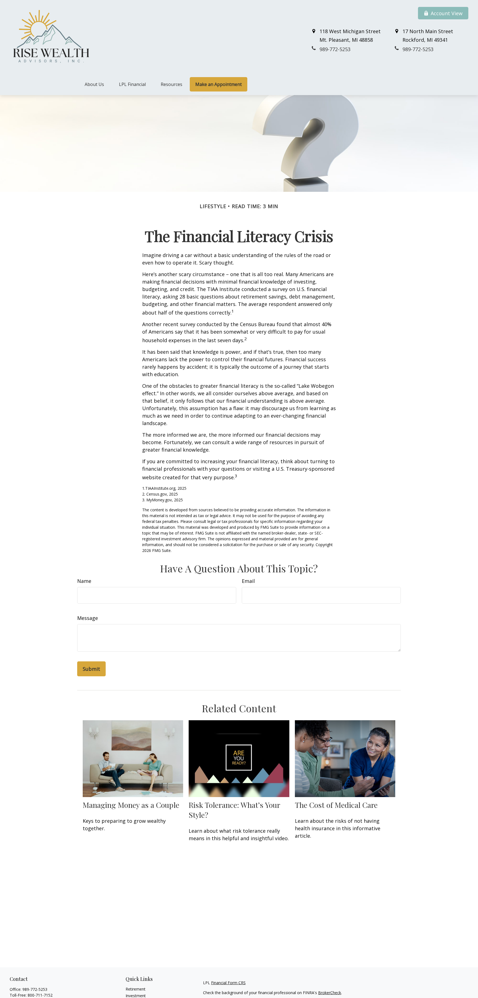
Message (87, 618)
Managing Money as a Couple (131, 805)
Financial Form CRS (228, 982)
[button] (94, 84)
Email (248, 581)
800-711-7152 (40, 995)
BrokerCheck (329, 992)
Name (84, 581)
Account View (447, 13)
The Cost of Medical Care (336, 805)
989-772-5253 (34, 989)
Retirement (136, 989)
